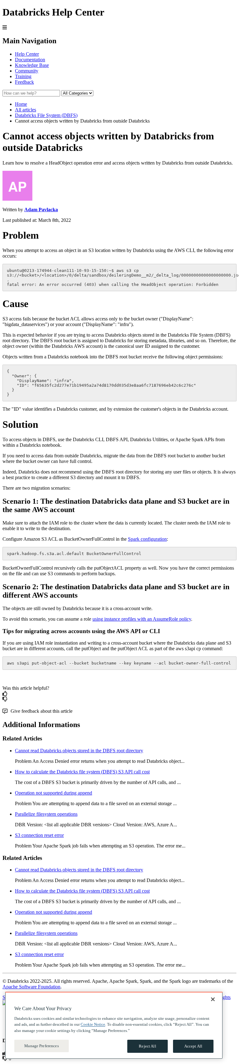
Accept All (193, 1046)
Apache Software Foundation (31, 986)
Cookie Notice (93, 1024)
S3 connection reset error (39, 835)
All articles (25, 109)
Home (21, 104)
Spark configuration (147, 539)
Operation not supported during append (53, 793)
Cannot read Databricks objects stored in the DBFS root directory (79, 750)
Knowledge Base (32, 65)
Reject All (147, 1046)
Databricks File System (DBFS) (46, 115)
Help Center (27, 54)
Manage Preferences (41, 1045)
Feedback (24, 82)
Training (23, 76)
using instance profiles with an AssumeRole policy (141, 619)
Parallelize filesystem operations (46, 814)
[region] (114, 1025)
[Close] (213, 999)
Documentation (30, 59)
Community (26, 70)
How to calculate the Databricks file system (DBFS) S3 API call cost (82, 771)
